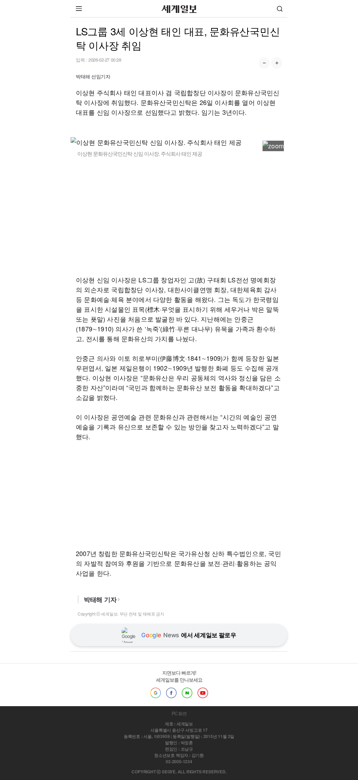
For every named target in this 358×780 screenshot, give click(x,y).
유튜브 (203, 693)
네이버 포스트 (187, 693)
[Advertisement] (179, 216)
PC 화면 (179, 713)
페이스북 (171, 693)
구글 (155, 693)
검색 (279, 8)
